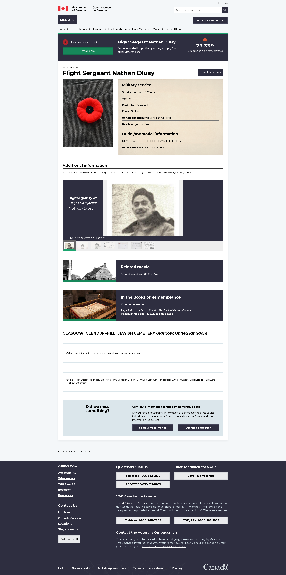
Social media (81, 568)
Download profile (210, 72)
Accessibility (67, 472)
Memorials (98, 29)
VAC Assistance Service (134, 503)
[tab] (69, 245)
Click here (194, 379)
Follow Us (70, 540)
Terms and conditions (148, 568)
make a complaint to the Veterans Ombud (164, 546)
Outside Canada (69, 518)
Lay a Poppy (88, 51)
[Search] (225, 10)
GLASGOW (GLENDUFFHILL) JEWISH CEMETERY (151, 141)
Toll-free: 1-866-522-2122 (143, 475)
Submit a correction (198, 427)
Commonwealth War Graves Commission (119, 353)
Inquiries (64, 512)
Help (61, 568)
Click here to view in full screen (87, 238)
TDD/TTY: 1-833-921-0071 (143, 484)
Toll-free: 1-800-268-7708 (143, 520)
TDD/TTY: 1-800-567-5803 (201, 520)
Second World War (132, 274)
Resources (65, 495)
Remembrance (79, 29)
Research (64, 489)
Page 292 (126, 310)
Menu (65, 20)
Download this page (160, 314)
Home (62, 29)
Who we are (66, 478)
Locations (65, 523)
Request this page (132, 314)
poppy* (168, 48)
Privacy (177, 568)
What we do (66, 484)
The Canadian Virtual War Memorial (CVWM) (134, 29)
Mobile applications (112, 568)
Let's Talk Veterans (201, 475)
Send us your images (152, 427)
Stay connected (69, 529)
